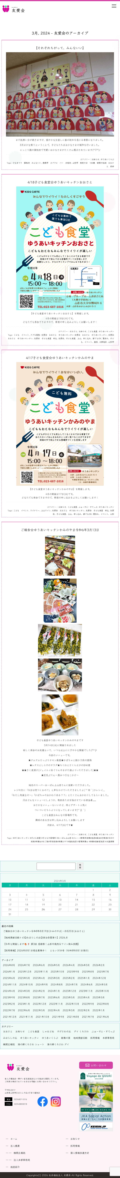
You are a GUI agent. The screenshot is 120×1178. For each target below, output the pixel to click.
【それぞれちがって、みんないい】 (60, 47)
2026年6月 (39, 965)
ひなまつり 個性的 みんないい (27, 162)
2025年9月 (73, 971)
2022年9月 (88, 1003)
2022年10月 (72, 1003)
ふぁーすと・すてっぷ (88, 507)
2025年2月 (69, 978)
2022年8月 (103, 1003)
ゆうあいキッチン (106, 331)
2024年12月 (99, 978)
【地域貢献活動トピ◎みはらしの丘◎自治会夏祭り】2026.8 (35, 937)
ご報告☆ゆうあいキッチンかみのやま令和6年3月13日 (60, 529)
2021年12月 (10, 1016)
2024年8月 (57, 984)
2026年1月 (9, 971)
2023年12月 (69, 991)
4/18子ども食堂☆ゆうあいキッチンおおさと (60, 182)
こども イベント (21, 334)
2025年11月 (41, 971)
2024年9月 (42, 984)
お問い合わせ (99, 1065)
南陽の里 (65, 1038)
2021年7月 (88, 1016)
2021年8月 (73, 1016)
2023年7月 (39, 997)
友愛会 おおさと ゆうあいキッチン (68, 510)
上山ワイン (46, 510)
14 (76, 899)
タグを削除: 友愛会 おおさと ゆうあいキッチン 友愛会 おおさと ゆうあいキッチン (68, 334)
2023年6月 (54, 997)
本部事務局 (108, 1038)
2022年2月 (84, 1010)
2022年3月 (69, 1010)
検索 (80, 866)
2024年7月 (72, 984)
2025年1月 (84, 978)
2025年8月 (88, 971)
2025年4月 (39, 978)
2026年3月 (84, 965)
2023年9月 (9, 997)
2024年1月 (54, 991)
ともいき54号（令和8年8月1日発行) (69, 950)
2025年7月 (103, 971)
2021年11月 (26, 1016)
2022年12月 (39, 1003)
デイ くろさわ (81, 1031)
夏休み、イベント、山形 (103, 514)
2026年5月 (54, 965)
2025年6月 (9, 978)
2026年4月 (69, 965)
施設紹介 (15, 1167)
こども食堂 (92, 331)
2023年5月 (69, 997)
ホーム (13, 1138)
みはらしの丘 (10, 1038)
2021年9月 (58, 1016)
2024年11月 (10, 984)
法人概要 (15, 1145)
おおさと (73, 331)
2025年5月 (24, 978)
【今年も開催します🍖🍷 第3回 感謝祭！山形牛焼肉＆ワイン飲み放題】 (41, 944)
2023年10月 (102, 991)
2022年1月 (99, 1010)
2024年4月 (9, 991)
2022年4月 (54, 1010)
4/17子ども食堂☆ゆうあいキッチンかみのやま (60, 357)
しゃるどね (48, 1031)
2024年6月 (87, 984)
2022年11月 (56, 1003)
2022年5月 (39, 1010)
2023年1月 (24, 1003)
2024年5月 (102, 984)
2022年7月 (9, 1010)
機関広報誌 (9, 1044)
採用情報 (95, 1038)
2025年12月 (24, 971)
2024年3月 (24, 991)
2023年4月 (84, 997)
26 (43, 909)
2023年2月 (9, 1003)
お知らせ (95, 159)
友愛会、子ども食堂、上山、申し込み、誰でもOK (79, 338)
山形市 (111, 341)
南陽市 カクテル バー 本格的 (57, 162)
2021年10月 (42, 1016)
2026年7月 (24, 965)
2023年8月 (24, 997)
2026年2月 (99, 965)
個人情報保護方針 (79, 1153)
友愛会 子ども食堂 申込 (45, 338)
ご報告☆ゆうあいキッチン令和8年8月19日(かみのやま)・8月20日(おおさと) (44, 931)
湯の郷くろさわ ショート (31, 1044)
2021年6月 (103, 1016)
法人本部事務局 (22, 1160)
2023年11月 (86, 991)
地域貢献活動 (80, 1038)
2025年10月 (57, 971)
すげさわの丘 (64, 1031)
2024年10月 (26, 984)
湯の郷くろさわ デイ (58, 1044)
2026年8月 (9, 965)
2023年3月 (99, 997)
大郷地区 (103, 341)
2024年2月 (39, 991)
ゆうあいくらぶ (107, 159)
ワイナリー (35, 510)
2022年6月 (24, 1010)
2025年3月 (54, 978)
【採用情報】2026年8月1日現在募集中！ (25, 950)
